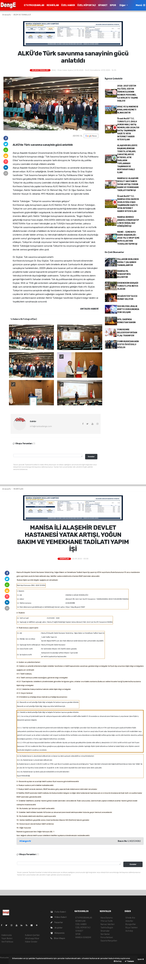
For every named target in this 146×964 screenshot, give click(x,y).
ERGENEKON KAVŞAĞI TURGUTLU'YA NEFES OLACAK (127, 286)
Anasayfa (6, 15)
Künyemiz (59, 933)
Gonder (91, 456)
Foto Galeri (60, 912)
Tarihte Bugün (107, 927)
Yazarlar (58, 922)
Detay (118, 961)
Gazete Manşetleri (109, 941)
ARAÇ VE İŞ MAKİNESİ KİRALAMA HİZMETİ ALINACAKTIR (127, 110)
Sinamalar (105, 931)
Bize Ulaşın (59, 938)
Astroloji (129, 931)
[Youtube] (18, 925)
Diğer (122, 5)
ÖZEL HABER (68, 5)
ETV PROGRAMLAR (34, 5)
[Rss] (28, 925)
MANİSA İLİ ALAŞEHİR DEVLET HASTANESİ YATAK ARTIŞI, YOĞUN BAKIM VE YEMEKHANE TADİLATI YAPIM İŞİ (128, 184)
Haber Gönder (31, 942)
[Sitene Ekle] (38, 925)
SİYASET (103, 5)
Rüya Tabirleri (131, 927)
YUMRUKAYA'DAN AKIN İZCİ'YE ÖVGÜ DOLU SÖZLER (128, 344)
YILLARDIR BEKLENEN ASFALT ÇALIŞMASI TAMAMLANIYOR (128, 262)
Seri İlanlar (105, 934)
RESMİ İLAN (53, 5)
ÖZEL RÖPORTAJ (86, 5)
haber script (5, 960)
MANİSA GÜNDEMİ (83, 937)
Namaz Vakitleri (107, 924)
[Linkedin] (23, 925)
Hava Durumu (107, 918)
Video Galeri (60, 917)
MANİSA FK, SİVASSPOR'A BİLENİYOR (124, 274)
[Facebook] (2, 925)
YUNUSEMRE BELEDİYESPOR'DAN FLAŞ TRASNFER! (127, 332)
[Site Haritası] (33, 925)
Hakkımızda (6, 935)
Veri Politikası (7, 942)
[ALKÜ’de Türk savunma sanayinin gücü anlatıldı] (51, 103)
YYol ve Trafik (107, 921)
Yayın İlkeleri (6, 938)
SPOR (113, 5)
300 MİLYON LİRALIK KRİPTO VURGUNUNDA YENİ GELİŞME (128, 309)
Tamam (130, 961)
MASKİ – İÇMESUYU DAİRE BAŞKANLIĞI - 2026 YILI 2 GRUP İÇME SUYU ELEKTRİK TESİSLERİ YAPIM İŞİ (128, 238)
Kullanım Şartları (32, 935)
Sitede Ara (130, 918)
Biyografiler (130, 924)
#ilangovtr (25, 841)
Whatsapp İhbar (32, 938)
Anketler (129, 921)
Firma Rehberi (107, 937)
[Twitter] (7, 925)
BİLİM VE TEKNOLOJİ (22, 15)
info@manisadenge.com (41, 426)
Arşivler (58, 928)
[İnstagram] (13, 925)
